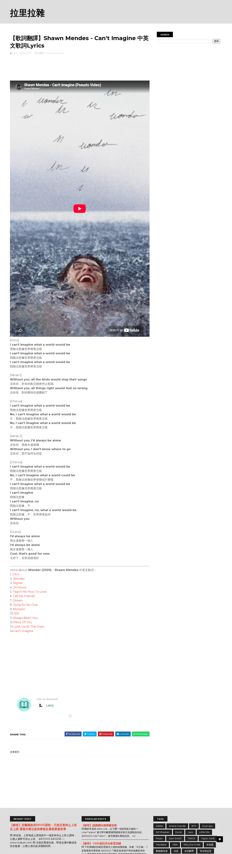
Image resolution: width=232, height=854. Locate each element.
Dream (18, 600)
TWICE (191, 838)
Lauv (190, 832)
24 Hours (19, 587)
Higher (18, 583)
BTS (194, 825)
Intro (16, 574)
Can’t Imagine (23, 631)
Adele (159, 825)
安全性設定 (206, 850)
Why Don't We (191, 844)
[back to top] (220, 839)
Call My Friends (24, 596)
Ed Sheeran (162, 832)
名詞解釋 (189, 850)
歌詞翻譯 (39, 53)
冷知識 (209, 844)
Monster (19, 609)
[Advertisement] (80, 67)
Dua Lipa (207, 825)
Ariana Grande (177, 825)
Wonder (19, 578)
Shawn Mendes (55, 53)
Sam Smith (175, 838)
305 (16, 613)
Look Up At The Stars (28, 626)
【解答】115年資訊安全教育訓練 (101, 843)
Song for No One (25, 605)
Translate (161, 844)
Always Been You (25, 618)
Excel (178, 832)
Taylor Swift (208, 838)
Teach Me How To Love (29, 591)
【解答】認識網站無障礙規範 (99, 825)
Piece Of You (22, 622)
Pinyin (159, 838)
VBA (174, 844)
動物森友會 (162, 850)
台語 (176, 850)
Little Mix (204, 832)
